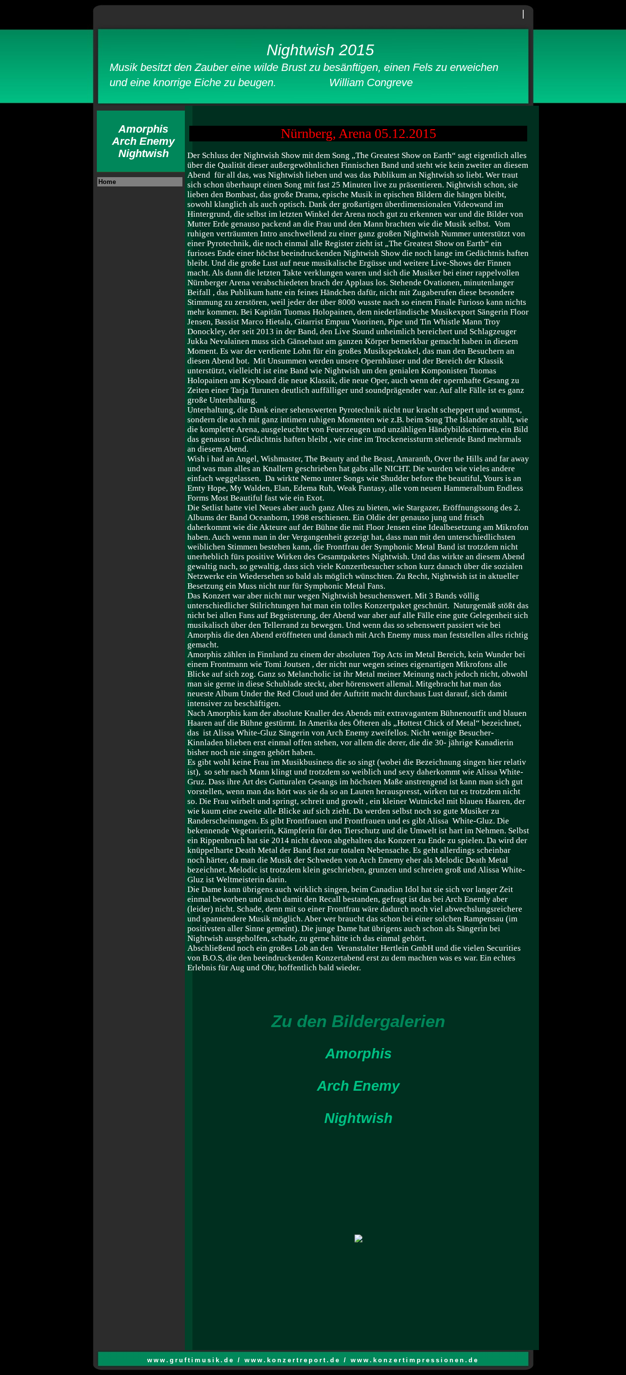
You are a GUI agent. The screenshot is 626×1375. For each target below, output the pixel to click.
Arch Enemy (358, 1086)
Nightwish (358, 1118)
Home (107, 181)
